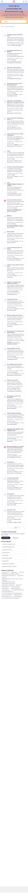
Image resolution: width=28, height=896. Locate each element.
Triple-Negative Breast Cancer (8, 581)
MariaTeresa (14, 193)
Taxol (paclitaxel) (6, 589)
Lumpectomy (20, 575)
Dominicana (16, 176)
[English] (14, 1)
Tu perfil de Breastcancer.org (8, 544)
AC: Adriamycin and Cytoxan (17, 589)
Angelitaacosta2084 (16, 388)
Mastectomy (14, 572)
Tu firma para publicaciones (8, 547)
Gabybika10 (16, 144)
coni (13, 110)
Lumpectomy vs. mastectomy (8, 585)
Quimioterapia (10, 177)
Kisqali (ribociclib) (18, 594)
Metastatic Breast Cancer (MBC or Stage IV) (10, 574)
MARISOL (13, 174)
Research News (5, 572)
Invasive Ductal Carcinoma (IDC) (8, 575)
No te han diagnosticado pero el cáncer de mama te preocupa (15, 227)
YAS (12, 75)
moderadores (14, 207)
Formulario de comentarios (8, 563)
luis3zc (13, 517)
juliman (15, 61)
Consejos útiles (5, 561)
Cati (22, 44)
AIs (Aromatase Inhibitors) (7, 591)
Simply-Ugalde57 (15, 291)
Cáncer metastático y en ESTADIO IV (14, 457)
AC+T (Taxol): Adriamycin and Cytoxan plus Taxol (12, 593)
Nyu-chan (14, 127)
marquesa (16, 209)
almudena (14, 223)
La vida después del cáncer (12, 95)
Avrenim (15, 406)
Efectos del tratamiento (11, 310)
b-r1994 (15, 160)
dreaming (14, 92)
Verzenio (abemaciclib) (7, 594)
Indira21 (13, 486)
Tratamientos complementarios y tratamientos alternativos (13, 343)
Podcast (22, 572)
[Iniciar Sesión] (26, 1)
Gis (14, 293)
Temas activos (5, 555)
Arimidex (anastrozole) (15, 588)
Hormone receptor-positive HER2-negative (10, 598)
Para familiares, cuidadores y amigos (14, 522)
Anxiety (4, 577)
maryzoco (14, 307)
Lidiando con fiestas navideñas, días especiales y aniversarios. (14, 211)
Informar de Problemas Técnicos (9, 566)
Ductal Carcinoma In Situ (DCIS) (8, 583)
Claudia (13, 501)
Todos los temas (6, 552)
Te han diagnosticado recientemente (14, 62)
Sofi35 (15, 389)
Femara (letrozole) (15, 586)
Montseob (14, 356)
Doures (13, 421)
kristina (13, 257)
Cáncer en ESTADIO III (11, 242)
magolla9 (14, 59)
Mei (12, 340)
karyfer (13, 159)
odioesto (15, 503)
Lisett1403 (14, 438)
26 (19, 527)
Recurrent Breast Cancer (7, 596)
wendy (13, 239)
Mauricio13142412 (17, 519)
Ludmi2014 (14, 323)
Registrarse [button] (15, 537)
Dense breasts (5, 588)
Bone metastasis (18, 596)
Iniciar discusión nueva (7, 549)
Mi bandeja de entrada (7, 558)
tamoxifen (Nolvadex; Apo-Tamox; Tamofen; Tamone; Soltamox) (12, 579)
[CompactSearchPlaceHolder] (23, 1)
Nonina (13, 44)
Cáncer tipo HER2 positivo (12, 424)
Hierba (22, 75)
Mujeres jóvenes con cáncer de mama (14, 113)
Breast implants (5, 586)
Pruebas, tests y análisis (16, 45)
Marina (13, 274)
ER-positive (19, 585)
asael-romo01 (14, 372)
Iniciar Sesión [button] (6, 537)
